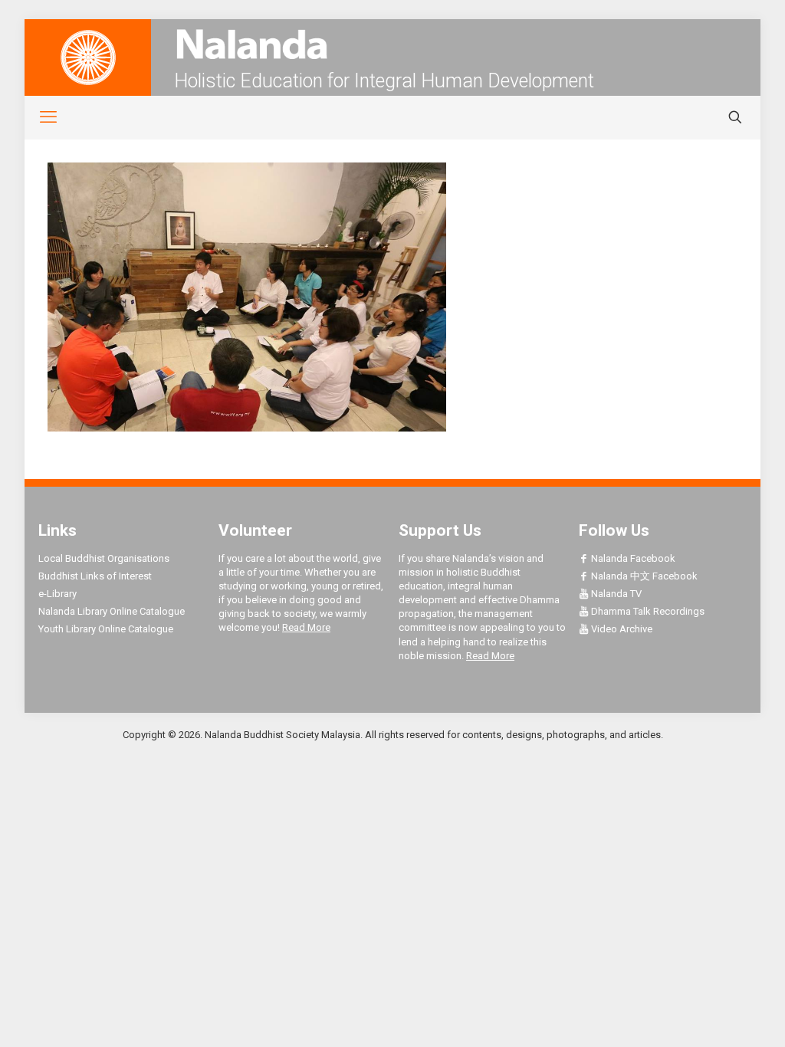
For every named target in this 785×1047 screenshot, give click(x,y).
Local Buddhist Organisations (103, 558)
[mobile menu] (40, 117)
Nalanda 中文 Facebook (643, 576)
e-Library (57, 593)
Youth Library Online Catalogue (105, 629)
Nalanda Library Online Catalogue (111, 611)
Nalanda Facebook (632, 558)
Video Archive (620, 629)
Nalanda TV (615, 593)
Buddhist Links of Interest (95, 576)
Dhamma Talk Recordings (647, 611)
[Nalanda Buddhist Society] (392, 44)
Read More (306, 627)
